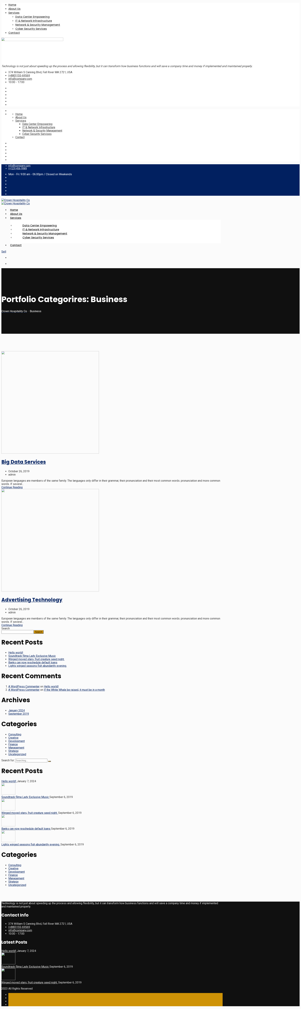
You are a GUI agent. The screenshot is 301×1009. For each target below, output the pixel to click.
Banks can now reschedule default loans (32, 662)
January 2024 (16, 710)
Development (16, 741)
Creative (13, 737)
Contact (14, 33)
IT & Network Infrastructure (33, 21)
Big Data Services (23, 462)
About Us (14, 9)
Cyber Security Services (31, 29)
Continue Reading (12, 487)
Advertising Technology (31, 599)
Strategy (13, 751)
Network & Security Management (37, 25)
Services (14, 13)
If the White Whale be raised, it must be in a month (74, 689)
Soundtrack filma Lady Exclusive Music (32, 656)
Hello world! (15, 652)
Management (16, 747)
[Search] (49, 761)
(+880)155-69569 (19, 75)
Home (12, 5)
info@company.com (20, 78)
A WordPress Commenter (24, 686)
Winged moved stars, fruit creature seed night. (36, 659)
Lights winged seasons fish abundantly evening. (37, 665)
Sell (3, 251)
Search (5, 628)
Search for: (8, 760)
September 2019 (18, 713)
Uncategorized (17, 754)
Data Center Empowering (32, 17)
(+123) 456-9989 (17, 168)
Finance (13, 744)
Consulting (14, 734)
